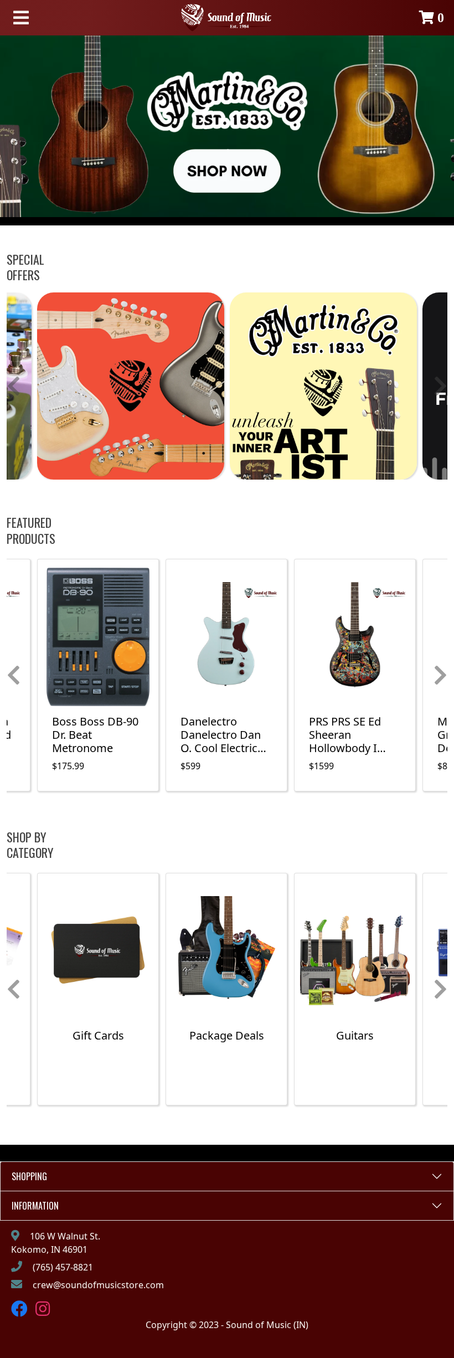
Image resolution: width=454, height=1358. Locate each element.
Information (35, 1205)
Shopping (29, 1176)
